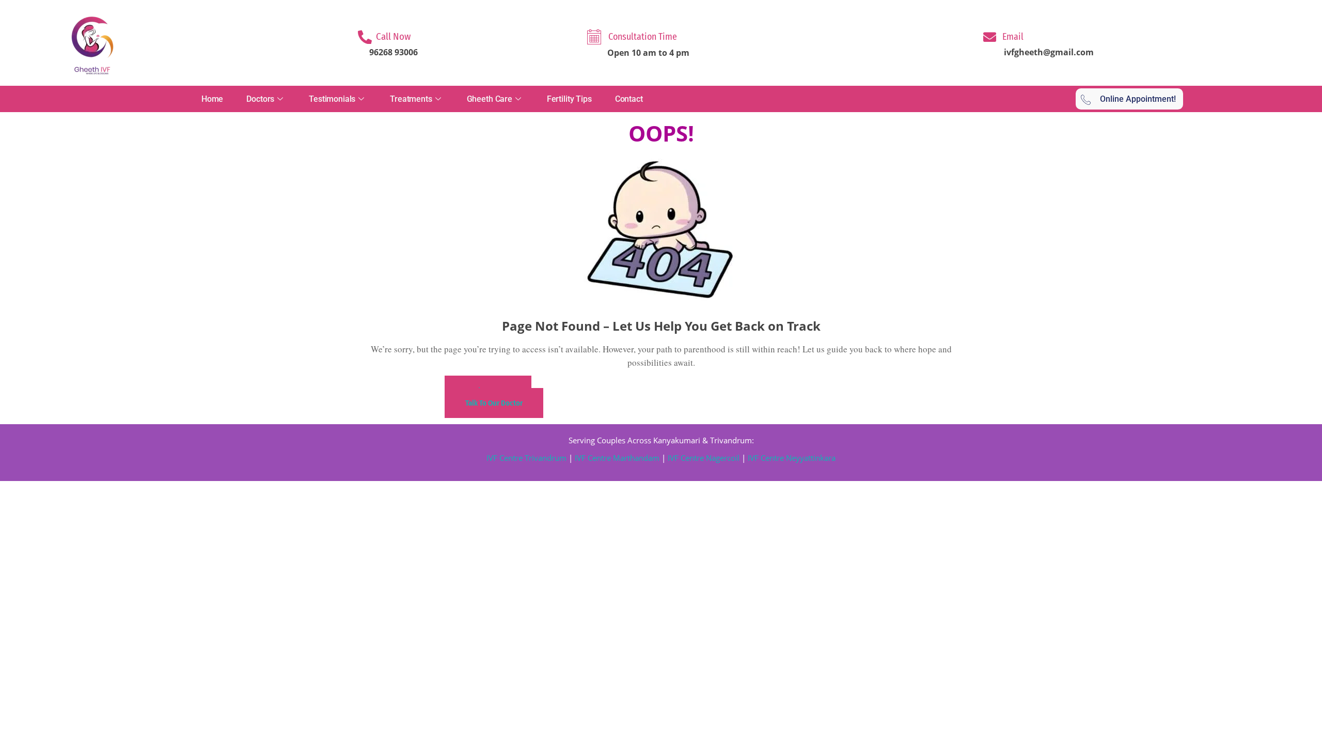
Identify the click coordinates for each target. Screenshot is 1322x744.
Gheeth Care (489, 99)
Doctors (260, 99)
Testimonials (332, 99)
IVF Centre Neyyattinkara (791, 458)
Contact (629, 99)
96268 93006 (393, 52)
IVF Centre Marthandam (617, 458)
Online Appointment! (1138, 99)
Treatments (411, 99)
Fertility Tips (569, 99)
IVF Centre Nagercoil (703, 458)
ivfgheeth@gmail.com (1049, 52)
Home (212, 99)
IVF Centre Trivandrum (526, 458)
